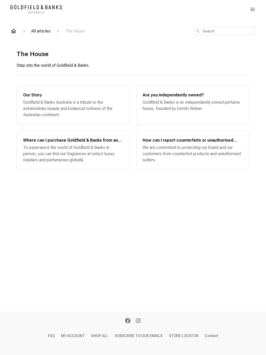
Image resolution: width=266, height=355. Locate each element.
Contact (211, 336)
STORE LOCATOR (183, 336)
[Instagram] (138, 321)
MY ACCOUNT (73, 336)
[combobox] (224, 31)
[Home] (13, 31)
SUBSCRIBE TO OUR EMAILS (139, 336)
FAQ (51, 336)
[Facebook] (128, 321)
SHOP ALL (99, 336)
